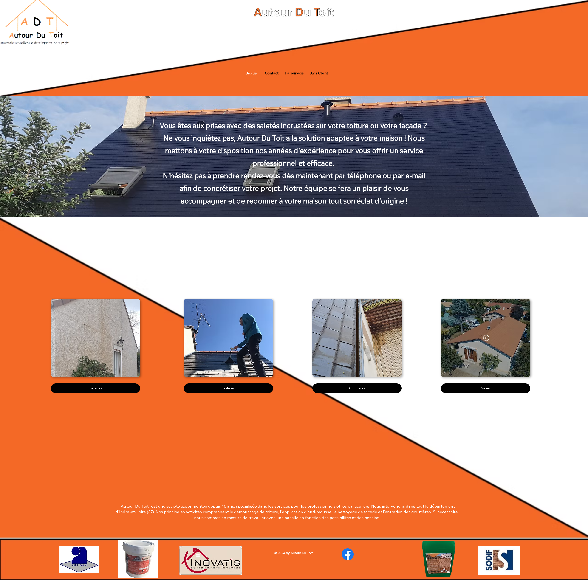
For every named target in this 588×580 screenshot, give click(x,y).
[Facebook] (348, 554)
